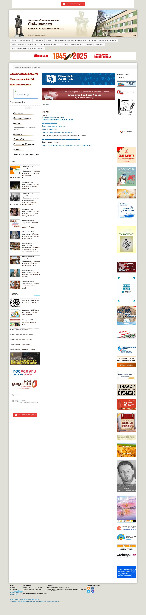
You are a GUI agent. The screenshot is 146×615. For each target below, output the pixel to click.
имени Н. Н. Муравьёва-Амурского (46, 28)
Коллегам (92, 40)
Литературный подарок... (24, 344)
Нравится (45, 105)
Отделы (16, 123)
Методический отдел (49, 129)
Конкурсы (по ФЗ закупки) (23, 144)
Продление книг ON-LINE (22, 79)
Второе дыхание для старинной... (26, 349)
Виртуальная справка (20, 84)
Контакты (17, 133)
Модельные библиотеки (108, 40)
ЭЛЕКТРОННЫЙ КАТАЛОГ (24, 74)
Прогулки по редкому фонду (24, 334)
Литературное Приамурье (48, 44)
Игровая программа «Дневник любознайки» (30, 312)
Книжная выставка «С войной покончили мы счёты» (31, 249)
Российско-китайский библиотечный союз (70, 40)
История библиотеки (22, 118)
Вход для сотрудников (16, 592)
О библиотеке (25, 40)
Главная (14, 40)
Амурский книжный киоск (95, 44)
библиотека (40, 23)
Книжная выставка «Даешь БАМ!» (30, 285)
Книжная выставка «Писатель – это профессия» (30, 213)
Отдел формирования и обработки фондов (24, 128)
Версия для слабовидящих (75, 4)
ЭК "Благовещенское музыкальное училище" (28, 48)
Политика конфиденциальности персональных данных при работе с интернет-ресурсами (34, 601)
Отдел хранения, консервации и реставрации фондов (61, 139)
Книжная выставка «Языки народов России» (30, 224)
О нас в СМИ (18, 139)
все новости (37, 295)
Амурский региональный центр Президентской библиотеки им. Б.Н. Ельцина (58, 118)
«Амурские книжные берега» (72, 44)
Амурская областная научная (43, 19)
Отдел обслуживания (49, 123)
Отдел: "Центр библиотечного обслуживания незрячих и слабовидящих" (67, 145)
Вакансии (17, 149)
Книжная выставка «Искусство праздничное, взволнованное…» (25, 174)
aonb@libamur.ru (18, 591)
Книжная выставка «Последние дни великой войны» (23, 203)
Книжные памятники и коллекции (24, 44)
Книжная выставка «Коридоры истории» (30, 186)
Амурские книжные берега (29, 323)
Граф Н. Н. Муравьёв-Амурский (36, 35)
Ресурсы (49, 40)
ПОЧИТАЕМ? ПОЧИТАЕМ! (24, 339)
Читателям (38, 40)
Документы (18, 113)
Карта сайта (13, 594)
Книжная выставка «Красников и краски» (31, 274)
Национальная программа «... (25, 329)
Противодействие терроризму (26, 154)
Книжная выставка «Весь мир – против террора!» (31, 263)
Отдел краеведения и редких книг (54, 126)
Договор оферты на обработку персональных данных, (25, 599)
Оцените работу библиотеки (31, 301)
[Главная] (19, 25)
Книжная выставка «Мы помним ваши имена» (30, 236)
